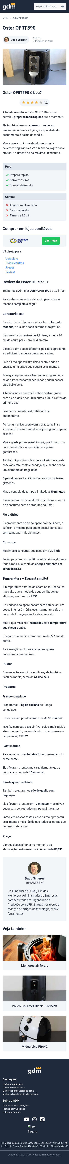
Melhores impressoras (14, 1087)
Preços (9, 267)
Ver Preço (50, 241)
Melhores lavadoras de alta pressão (20, 1093)
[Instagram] (34, 1119)
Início (5, 18)
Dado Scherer (19, 39)
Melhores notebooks (13, 1084)
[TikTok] (42, 1119)
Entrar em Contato (12, 1112)
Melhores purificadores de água (18, 1090)
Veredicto (11, 258)
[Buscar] (62, 6)
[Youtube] (26, 1119)
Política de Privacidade (14, 1108)
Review (10, 272)
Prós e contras (14, 263)
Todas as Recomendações (16, 1105)
